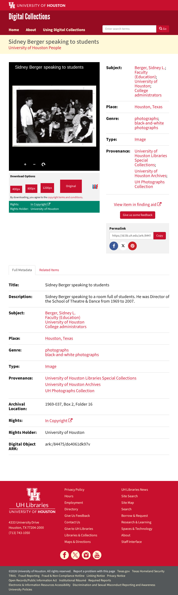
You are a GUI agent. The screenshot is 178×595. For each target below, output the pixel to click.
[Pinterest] (132, 246)
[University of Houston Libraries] (32, 500)
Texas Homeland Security (148, 571)
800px (31, 188)
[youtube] (97, 555)
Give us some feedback (137, 215)
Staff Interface (131, 541)
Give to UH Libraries (78, 528)
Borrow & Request (134, 515)
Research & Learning (136, 522)
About (31, 30)
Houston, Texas (148, 107)
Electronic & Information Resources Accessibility (40, 585)
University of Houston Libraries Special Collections (151, 158)
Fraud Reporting (29, 576)
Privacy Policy (74, 489)
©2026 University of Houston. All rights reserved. (40, 571)
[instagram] (86, 555)
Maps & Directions (77, 541)
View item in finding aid (135, 205)
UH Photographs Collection (150, 184)
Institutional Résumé (72, 580)
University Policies (20, 589)
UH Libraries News (134, 489)
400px (16, 189)
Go (164, 29)
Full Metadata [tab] (22, 270)
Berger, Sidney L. (150, 68)
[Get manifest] (95, 186)
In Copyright (39, 204)
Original (71, 186)
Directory (71, 509)
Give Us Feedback (77, 515)
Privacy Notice (116, 576)
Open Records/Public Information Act (33, 580)
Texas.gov (123, 571)
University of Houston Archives (150, 173)
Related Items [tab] (49, 270)
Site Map (127, 502)
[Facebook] (113, 246)
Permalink (117, 228)
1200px (47, 188)
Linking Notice (96, 576)
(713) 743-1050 (19, 532)
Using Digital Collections (64, 30)
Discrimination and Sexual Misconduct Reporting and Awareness (114, 585)
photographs (146, 119)
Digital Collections (29, 16)
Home (14, 30)
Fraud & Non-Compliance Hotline (63, 576)
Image (140, 139)
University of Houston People (34, 48)
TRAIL (12, 576)
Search (126, 509)
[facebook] (64, 555)
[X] (123, 246)
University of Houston (146, 83)
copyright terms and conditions (65, 197)
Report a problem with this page (94, 571)
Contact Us (72, 522)
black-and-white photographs (149, 125)
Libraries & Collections (80, 535)
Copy (159, 236)
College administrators (148, 93)
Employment (73, 502)
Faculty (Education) (145, 74)
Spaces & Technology (136, 528)
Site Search (129, 496)
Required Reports (99, 580)
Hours (68, 496)
